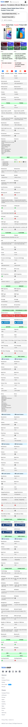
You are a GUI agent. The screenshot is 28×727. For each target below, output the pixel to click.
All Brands (4, 695)
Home (3, 678)
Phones (24, 5)
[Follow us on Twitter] (6, 671)
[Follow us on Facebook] (3, 671)
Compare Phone (5, 680)
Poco (3, 710)
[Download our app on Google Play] (16, 671)
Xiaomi (3, 714)
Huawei (3, 701)
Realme (3, 708)
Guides (3, 682)
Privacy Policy (5, 719)
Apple (3, 699)
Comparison (12, 5)
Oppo (3, 706)
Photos (2, 73)
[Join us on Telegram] (9, 671)
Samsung (4, 712)
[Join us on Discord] (19, 671)
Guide (18, 5)
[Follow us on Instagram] (13, 671)
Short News (6, 684)
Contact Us (11, 719)
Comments (7, 73)
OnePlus (4, 704)
